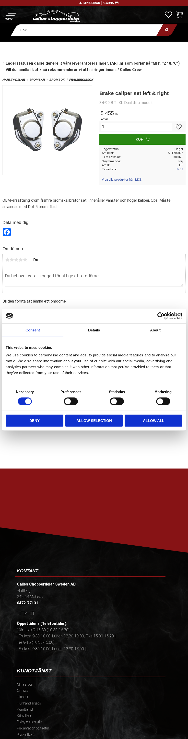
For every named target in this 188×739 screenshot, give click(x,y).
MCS (180, 169)
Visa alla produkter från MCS (121, 179)
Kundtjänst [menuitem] (25, 709)
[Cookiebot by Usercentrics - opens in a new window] (161, 315)
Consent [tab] (32, 330)
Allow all (153, 421)
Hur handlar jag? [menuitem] (29, 703)
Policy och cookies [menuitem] (30, 722)
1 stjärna (7, 260)
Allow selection (94, 421)
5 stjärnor (25, 260)
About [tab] (155, 330)
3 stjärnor (16, 260)
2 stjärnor (12, 260)
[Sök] (166, 30)
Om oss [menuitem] (22, 691)
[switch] (71, 401)
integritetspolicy (128, 517)
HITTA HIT (26, 613)
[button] (10, 16)
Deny (34, 421)
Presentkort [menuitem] (25, 735)
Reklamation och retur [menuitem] (33, 728)
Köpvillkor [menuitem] (24, 716)
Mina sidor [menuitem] (24, 684)
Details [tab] (94, 330)
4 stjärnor (20, 260)
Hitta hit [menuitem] (22, 697)
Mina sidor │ (93, 3)
